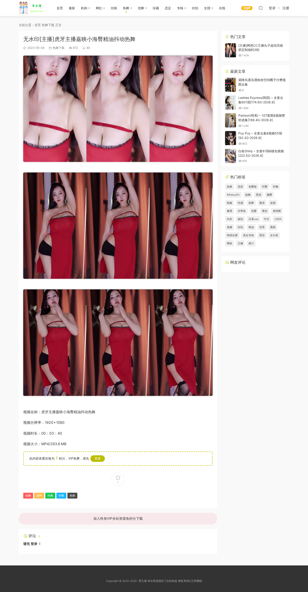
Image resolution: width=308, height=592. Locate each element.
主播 (240, 243)
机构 (84, 8)
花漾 (240, 186)
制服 (229, 202)
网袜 (229, 243)
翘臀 (269, 194)
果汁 (251, 243)
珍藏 (156, 8)
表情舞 (277, 211)
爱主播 (33, 8)
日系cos (253, 219)
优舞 (141, 8)
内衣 (229, 219)
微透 (229, 211)
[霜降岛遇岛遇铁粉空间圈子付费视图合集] (230, 85)
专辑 (180, 8)
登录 (97, 458)
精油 (251, 227)
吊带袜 (242, 211)
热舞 (126, 8)
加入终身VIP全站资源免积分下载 (118, 518)
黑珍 (262, 235)
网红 (99, 8)
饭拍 (240, 219)
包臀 (254, 211)
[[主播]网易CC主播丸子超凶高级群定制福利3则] (230, 50)
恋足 (168, 8)
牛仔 (266, 219)
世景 (262, 227)
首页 (60, 8)
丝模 (114, 8)
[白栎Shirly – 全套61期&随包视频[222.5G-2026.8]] (230, 156)
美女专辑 (248, 235)
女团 (207, 8)
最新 (72, 8)
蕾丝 (264, 211)
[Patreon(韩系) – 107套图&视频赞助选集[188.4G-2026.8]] (230, 120)
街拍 (195, 8)
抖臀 (61, 495)
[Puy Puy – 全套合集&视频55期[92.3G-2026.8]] (230, 138)
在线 (222, 8)
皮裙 (273, 202)
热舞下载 (58, 48)
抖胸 (50, 495)
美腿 (229, 227)
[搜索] (260, 8)
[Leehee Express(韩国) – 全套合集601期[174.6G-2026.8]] (230, 102)
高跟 (273, 227)
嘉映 (39, 495)
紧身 (262, 202)
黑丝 (258, 194)
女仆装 (274, 235)
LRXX (278, 219)
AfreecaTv (233, 194)
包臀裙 (252, 186)
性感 (240, 202)
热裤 (72, 495)
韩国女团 (232, 235)
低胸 (28, 495)
